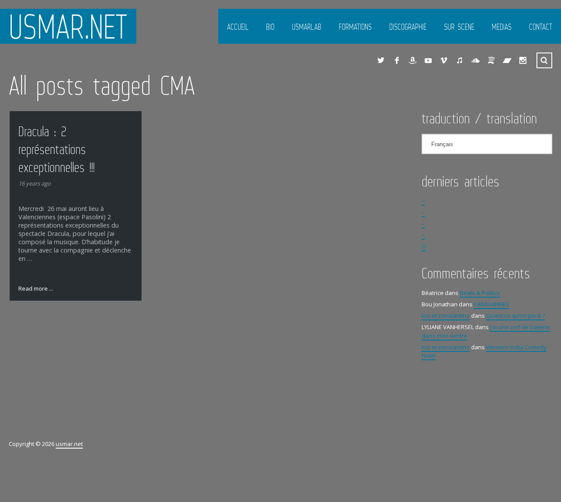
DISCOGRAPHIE (407, 26)
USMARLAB (306, 26)
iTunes (460, 60)
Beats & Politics (480, 293)
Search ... (544, 60)
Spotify (491, 60)
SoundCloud (475, 60)
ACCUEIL (238, 26)
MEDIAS (501, 26)
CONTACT (540, 26)
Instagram (523, 60)
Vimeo (444, 60)
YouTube (428, 60)
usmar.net (68, 26)
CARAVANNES (491, 304)
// (424, 246)
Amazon (412, 60)
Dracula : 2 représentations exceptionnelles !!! (56, 149)
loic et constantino (446, 315)
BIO (270, 26)
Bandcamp (507, 60)
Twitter (381, 60)
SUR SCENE (459, 26)
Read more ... (35, 288)
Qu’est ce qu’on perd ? (515, 315)
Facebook (397, 60)
